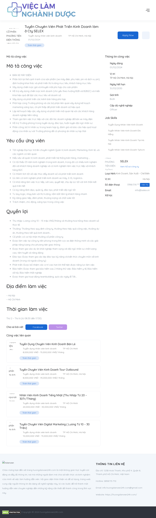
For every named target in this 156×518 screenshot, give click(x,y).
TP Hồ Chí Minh (75, 35)
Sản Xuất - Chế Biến (139, 173)
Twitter (59, 327)
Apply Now (128, 35)
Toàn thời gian (34, 45)
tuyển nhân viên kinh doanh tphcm (126, 149)
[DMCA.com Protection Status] (11, 512)
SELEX (124, 161)
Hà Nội (87, 35)
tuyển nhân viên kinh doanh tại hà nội (126, 142)
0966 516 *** (137, 184)
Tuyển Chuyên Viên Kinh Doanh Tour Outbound (49, 369)
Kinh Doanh (122, 173)
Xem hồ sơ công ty (129, 166)
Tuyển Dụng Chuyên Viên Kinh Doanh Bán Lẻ (47, 344)
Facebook (37, 327)
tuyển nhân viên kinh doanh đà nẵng (124, 132)
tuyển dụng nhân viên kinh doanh (125, 124)
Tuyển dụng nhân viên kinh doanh (45, 35)
